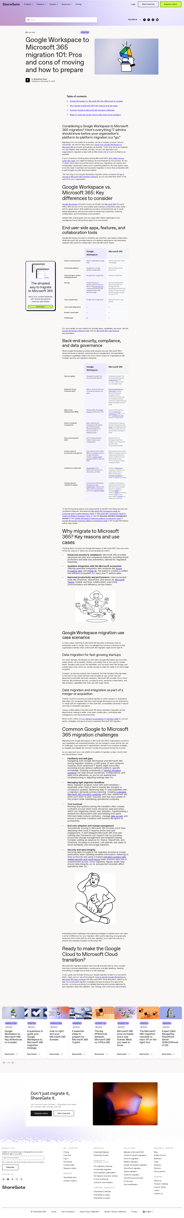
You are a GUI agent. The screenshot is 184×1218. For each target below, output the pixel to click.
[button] (28, 4)
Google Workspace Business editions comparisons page (84, 521)
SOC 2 (91, 485)
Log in (65, 1158)
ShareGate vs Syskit (102, 1198)
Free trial (67, 1155)
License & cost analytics (103, 1182)
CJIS (116, 494)
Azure (119, 568)
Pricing (66, 1152)
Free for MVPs (160, 1187)
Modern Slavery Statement (115, 1212)
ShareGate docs (69, 1177)
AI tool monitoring (101, 1179)
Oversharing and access (133, 1178)
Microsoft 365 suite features (107, 331)
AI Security (128, 1181)
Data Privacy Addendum (89, 1212)
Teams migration (130, 1171)
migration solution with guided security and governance (97, 858)
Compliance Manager (115, 476)
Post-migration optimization (105, 1173)
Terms (53, 1212)
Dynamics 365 (75, 571)
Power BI (92, 571)
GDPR (96, 491)
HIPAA (102, 491)
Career (156, 1190)
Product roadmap (161, 1184)
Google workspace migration (135, 1165)
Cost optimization (131, 1184)
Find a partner (159, 1171)
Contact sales (68, 1165)
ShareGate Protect (101, 1155)
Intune (110, 427)
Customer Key (113, 380)
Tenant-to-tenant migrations (135, 1155)
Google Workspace (70, 204)
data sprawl (117, 816)
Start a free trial (148, 4)
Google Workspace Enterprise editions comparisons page (97, 518)
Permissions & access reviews (106, 1176)
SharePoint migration (132, 1168)
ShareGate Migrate (101, 1152)
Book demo (40, 307)
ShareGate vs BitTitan (102, 1191)
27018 (93, 487)
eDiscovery (118, 468)
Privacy (134, 1212)
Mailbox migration (131, 1162)
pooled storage (98, 286)
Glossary (157, 1165)
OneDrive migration (131, 1175)
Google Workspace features (73, 331)
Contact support (70, 1181)
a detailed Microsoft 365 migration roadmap (97, 793)
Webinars (157, 1158)
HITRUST (120, 496)
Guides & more (160, 1155)
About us (157, 1181)
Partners (157, 1168)
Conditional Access (118, 416)
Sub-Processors (68, 1212)
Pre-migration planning (103, 1166)
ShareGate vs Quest (102, 1195)
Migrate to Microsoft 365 (134, 1152)
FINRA (116, 492)
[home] (11, 4)
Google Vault (90, 468)
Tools (156, 1162)
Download (67, 1162)
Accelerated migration (102, 1169)
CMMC (117, 491)
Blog (155, 1152)
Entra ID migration (131, 1158)
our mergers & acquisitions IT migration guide (100, 719)
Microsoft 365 (110, 204)
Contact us (158, 1193)
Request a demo (170, 4)
